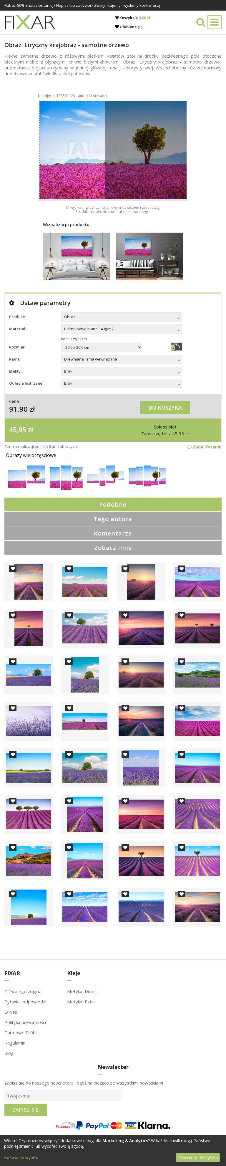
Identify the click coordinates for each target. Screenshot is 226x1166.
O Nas (10, 1012)
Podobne (113, 504)
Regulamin (14, 1043)
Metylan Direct (82, 991)
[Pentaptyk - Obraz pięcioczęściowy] (147, 485)
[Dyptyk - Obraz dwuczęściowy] (26, 486)
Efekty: (15, 371)
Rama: (15, 359)
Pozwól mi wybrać (21, 1157)
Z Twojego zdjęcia (22, 991)
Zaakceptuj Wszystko (197, 1157)
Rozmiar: (17, 347)
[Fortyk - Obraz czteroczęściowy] (105, 484)
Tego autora (113, 519)
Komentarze (113, 533)
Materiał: (15, 328)
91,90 (18, 409)
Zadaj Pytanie (206, 447)
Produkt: (17, 316)
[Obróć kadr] (176, 347)
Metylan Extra (81, 1002)
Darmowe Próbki (21, 1032)
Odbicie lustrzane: (26, 383)
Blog (9, 1053)
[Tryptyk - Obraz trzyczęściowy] (66, 488)
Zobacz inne (113, 548)
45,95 (17, 429)
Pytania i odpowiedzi (25, 1002)
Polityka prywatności (25, 1022)
